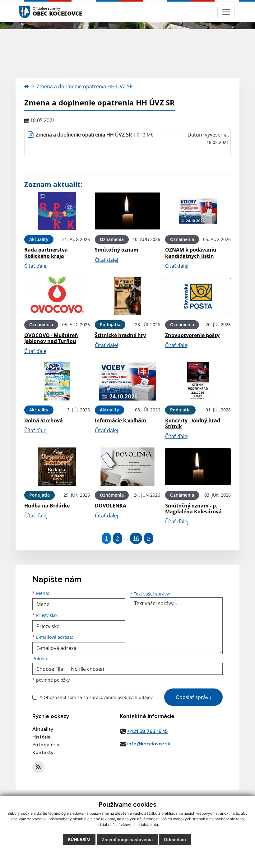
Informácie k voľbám (120, 420)
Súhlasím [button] (79, 839)
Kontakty (42, 752)
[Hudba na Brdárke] (57, 466)
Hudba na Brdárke (47, 505)
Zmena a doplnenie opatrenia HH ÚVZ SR (85, 86)
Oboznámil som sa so (96, 697)
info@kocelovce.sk (148, 743)
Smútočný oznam (116, 249)
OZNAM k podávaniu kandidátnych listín (190, 252)
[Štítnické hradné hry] (127, 296)
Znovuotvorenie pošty (192, 335)
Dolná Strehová (43, 420)
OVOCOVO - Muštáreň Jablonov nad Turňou (51, 338)
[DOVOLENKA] (127, 466)
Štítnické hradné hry (120, 335)
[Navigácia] (226, 12)
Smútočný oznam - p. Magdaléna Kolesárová (193, 508)
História (41, 736)
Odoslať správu (193, 697)
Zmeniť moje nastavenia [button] (127, 839)
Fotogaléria (45, 744)
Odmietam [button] (175, 839)
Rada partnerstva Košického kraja (46, 252)
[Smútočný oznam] (127, 211)
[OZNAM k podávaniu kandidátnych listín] (198, 211)
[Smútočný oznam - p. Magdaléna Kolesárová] (198, 466)
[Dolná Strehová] (57, 381)
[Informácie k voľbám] (127, 381)
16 (136, 538)
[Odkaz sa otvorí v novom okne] (38, 767)
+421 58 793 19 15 (147, 731)
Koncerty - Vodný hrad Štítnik (192, 423)
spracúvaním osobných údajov (121, 697)
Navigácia (34, 11)
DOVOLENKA (110, 505)
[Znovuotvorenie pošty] (198, 296)
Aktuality (42, 729)
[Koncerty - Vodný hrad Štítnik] (198, 381)
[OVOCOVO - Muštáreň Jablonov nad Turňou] (57, 296)
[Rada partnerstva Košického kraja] (57, 211)
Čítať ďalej (36, 265)
